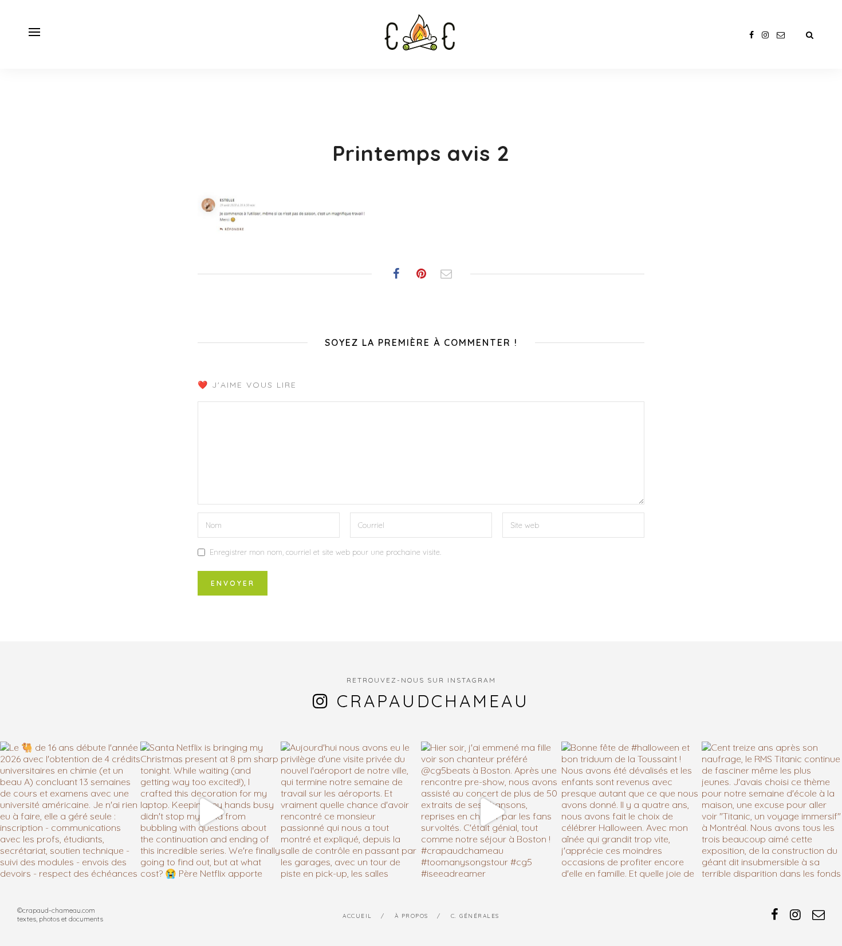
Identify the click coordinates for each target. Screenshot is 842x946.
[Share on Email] (446, 274)
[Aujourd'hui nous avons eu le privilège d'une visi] (351, 812)
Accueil (357, 916)
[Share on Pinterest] (421, 274)
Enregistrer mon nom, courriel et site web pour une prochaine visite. (325, 552)
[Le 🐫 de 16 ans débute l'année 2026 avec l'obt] (70, 812)
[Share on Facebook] (395, 274)
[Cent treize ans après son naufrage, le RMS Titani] (772, 812)
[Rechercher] (809, 35)
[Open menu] (34, 32)
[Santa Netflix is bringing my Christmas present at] (210, 812)
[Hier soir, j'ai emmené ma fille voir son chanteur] (491, 812)
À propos (411, 916)
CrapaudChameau (433, 701)
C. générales (475, 916)
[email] (781, 35)
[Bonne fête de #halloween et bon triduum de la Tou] (631, 812)
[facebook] (751, 35)
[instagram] (765, 35)
